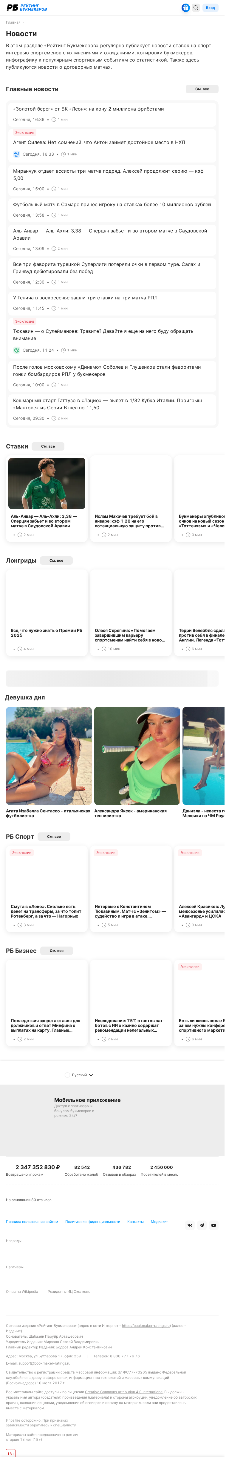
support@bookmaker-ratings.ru (44, 1363)
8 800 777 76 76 (125, 1356)
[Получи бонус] (186, 8)
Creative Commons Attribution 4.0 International (124, 1392)
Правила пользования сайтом (32, 1221)
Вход (210, 7)
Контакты (135, 1221)
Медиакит (159, 1221)
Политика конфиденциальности (92, 1221)
